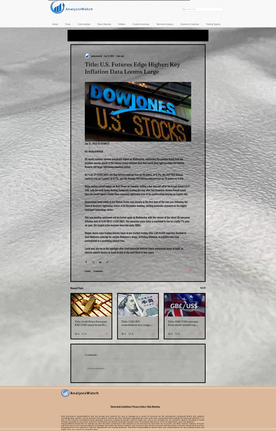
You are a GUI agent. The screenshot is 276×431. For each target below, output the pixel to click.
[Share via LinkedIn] (100, 262)
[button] (202, 35)
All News (76, 35)
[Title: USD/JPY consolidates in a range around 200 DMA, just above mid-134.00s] (138, 305)
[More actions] (189, 56)
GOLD (102, 35)
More (160, 35)
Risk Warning (153, 407)
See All (203, 287)
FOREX (116, 35)
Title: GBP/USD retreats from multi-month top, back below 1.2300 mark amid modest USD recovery (183, 323)
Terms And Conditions (120, 407)
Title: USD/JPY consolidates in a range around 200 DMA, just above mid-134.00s (135, 323)
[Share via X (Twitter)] (93, 262)
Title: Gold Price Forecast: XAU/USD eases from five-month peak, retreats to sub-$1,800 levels (91, 323)
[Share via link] (107, 262)
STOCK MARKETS (139, 35)
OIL (90, 35)
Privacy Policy (139, 407)
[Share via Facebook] (86, 262)
